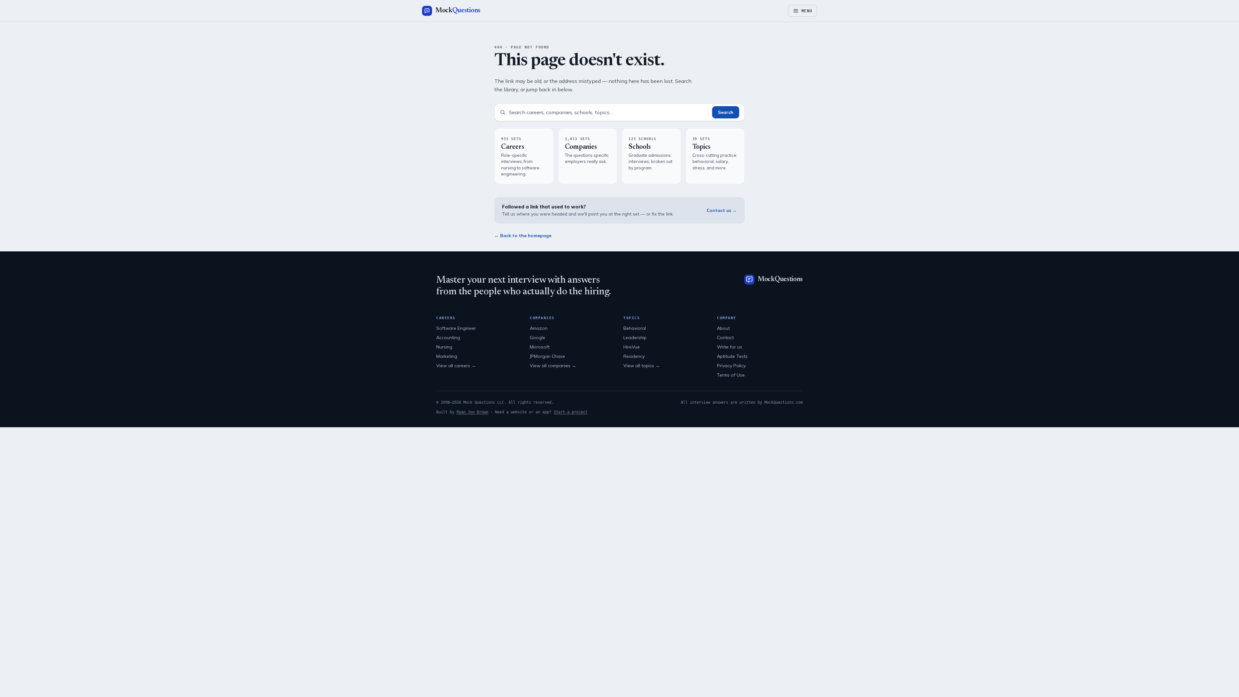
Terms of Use (731, 375)
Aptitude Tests (732, 356)
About (723, 328)
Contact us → (722, 210)
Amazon (539, 328)
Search (725, 112)
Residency (634, 356)
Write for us (729, 347)
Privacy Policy (731, 366)
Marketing (446, 356)
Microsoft (539, 347)
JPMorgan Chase (547, 356)
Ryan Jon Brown (472, 412)
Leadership (635, 337)
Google (537, 337)
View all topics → (641, 366)
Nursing (444, 347)
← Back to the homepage (522, 235)
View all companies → (553, 366)
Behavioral (634, 328)
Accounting (448, 337)
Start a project (571, 412)
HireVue (631, 347)
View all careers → (456, 366)
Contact (725, 337)
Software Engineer (456, 328)
